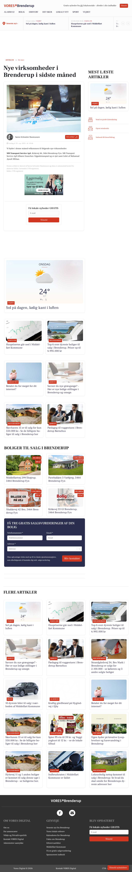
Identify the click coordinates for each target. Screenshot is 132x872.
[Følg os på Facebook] (60, 813)
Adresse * (11, 544)
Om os (6, 827)
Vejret (86, 12)
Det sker (47, 12)
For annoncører (10, 831)
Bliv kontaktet (72, 558)
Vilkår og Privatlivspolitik (15, 835)
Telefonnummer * (15, 533)
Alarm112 (9, 12)
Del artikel (70, 137)
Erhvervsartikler (53, 843)
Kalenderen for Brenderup (58, 835)
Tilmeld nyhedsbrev (118, 867)
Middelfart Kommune (56, 847)
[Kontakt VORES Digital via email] (72, 813)
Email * (49, 533)
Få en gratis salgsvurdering (58, 850)
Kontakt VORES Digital (13, 839)
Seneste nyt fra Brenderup (58, 827)
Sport (76, 12)
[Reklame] (43, 185)
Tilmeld (124, 6)
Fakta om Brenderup (55, 839)
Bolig (22, 12)
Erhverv (33, 12)
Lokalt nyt (62, 12)
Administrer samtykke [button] (13, 843)
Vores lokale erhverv (55, 831)
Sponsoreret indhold (55, 854)
